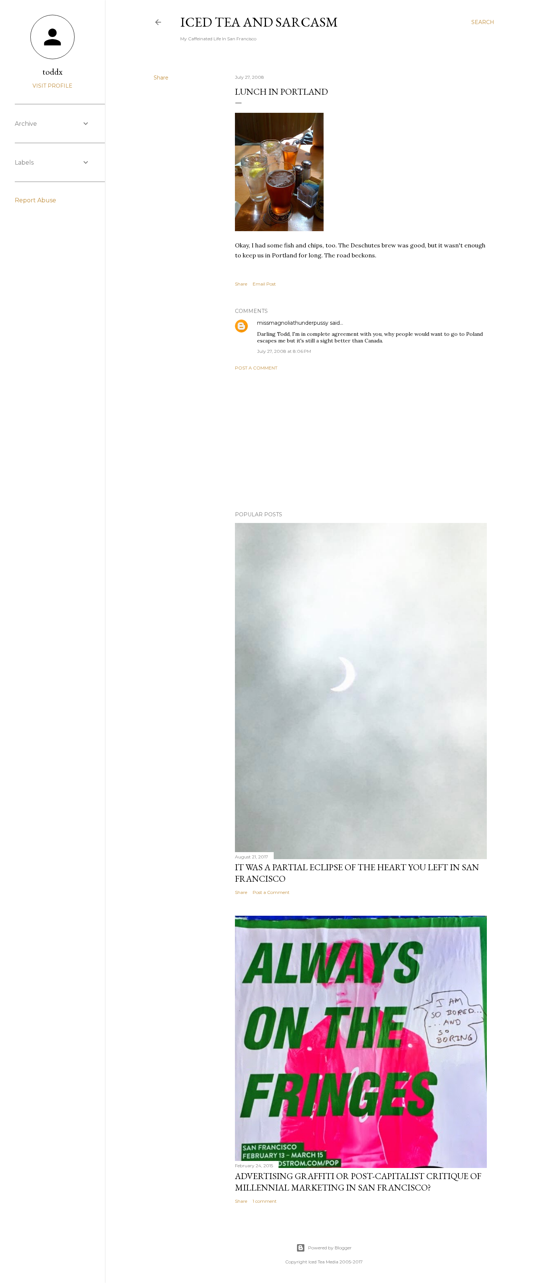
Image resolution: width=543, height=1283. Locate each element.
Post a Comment (256, 368)
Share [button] (161, 77)
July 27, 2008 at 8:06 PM (284, 351)
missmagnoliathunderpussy (292, 323)
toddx (52, 71)
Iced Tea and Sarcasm (259, 22)
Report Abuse (35, 200)
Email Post (264, 284)
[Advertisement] (361, 441)
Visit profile (52, 85)
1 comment (265, 1201)
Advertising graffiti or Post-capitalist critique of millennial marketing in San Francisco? (358, 1181)
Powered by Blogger (330, 1247)
